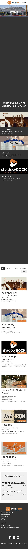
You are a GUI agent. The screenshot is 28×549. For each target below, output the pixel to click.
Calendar (8, 268)
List (3, 268)
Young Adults (6, 486)
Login (25, 544)
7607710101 (8, 525)
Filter (23, 271)
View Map (3, 520)
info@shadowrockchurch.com (11, 527)
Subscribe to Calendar (20, 268)
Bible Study (5, 494)
